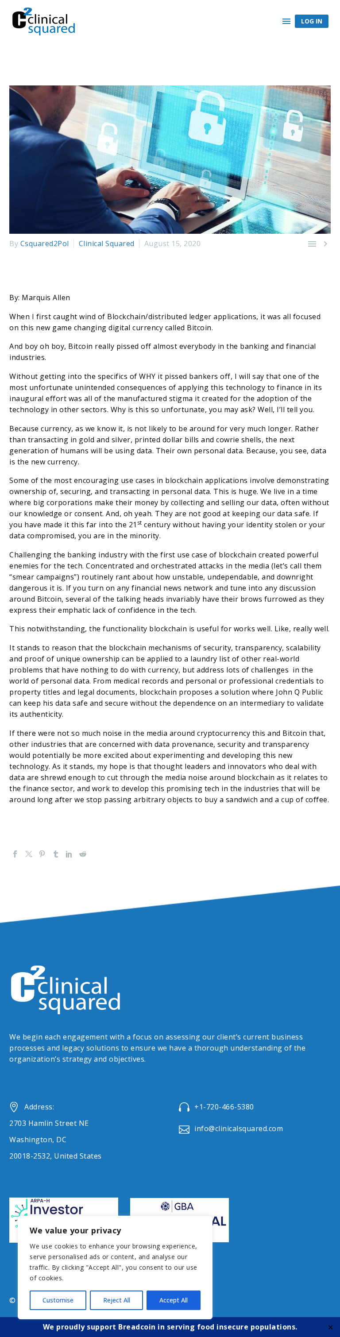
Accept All (173, 1300)
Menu (286, 21)
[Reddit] (82, 854)
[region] (115, 1267)
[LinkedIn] (69, 854)
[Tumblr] (55, 854)
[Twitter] (28, 854)
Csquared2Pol (44, 243)
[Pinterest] (42, 854)
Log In (311, 21)
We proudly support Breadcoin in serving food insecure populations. (170, 1327)
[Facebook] (15, 854)
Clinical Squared (107, 243)
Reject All (116, 1300)
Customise (57, 1300)
